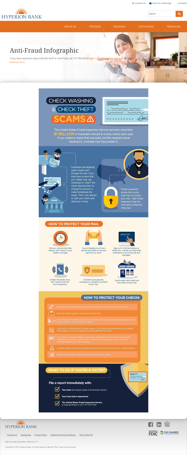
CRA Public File (86, 435)
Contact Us (12, 435)
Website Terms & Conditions (63, 435)
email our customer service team (106, 58)
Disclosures (26, 435)
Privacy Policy (40, 435)
